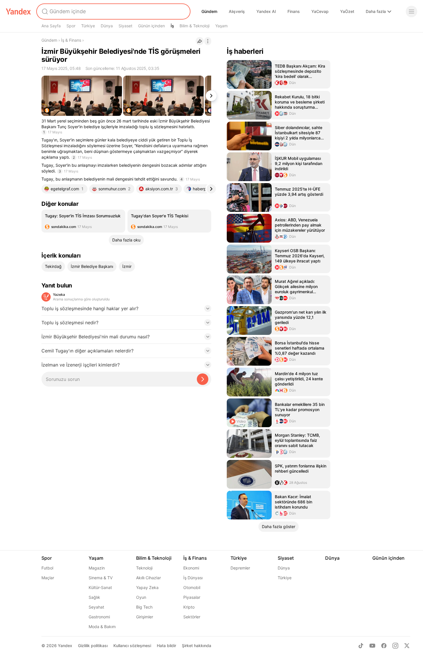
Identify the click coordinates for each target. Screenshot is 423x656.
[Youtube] (372, 645)
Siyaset (125, 25)
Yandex (65, 645)
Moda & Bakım (102, 626)
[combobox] (113, 11)
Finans (293, 11)
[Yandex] (18, 11)
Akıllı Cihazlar (148, 577)
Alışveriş (237, 11)
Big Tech (144, 607)
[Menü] (411, 11)
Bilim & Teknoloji (194, 25)
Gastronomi (99, 616)
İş (172, 25)
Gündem (209, 11)
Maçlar (47, 577)
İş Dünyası (193, 577)
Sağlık (94, 597)
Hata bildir (166, 645)
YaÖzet (347, 11)
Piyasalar (191, 597)
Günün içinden (151, 25)
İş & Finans (71, 40)
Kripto (189, 607)
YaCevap (320, 11)
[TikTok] (361, 645)
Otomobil (191, 587)
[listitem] (83, 221)
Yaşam (221, 25)
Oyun (141, 597)
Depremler (240, 567)
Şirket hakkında (196, 645)
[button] (126, 310)
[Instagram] (395, 645)
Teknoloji (144, 567)
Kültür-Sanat (100, 587)
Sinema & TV (101, 577)
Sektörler (191, 616)
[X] (407, 645)
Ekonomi (191, 567)
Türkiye (88, 25)
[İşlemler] (207, 41)
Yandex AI (266, 11)
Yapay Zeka (147, 587)
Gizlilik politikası (93, 645)
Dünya (107, 25)
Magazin (97, 567)
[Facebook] (384, 645)
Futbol (47, 567)
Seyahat (96, 607)
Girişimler (144, 616)
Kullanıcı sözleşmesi (132, 645)
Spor (70, 25)
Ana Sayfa (51, 25)
